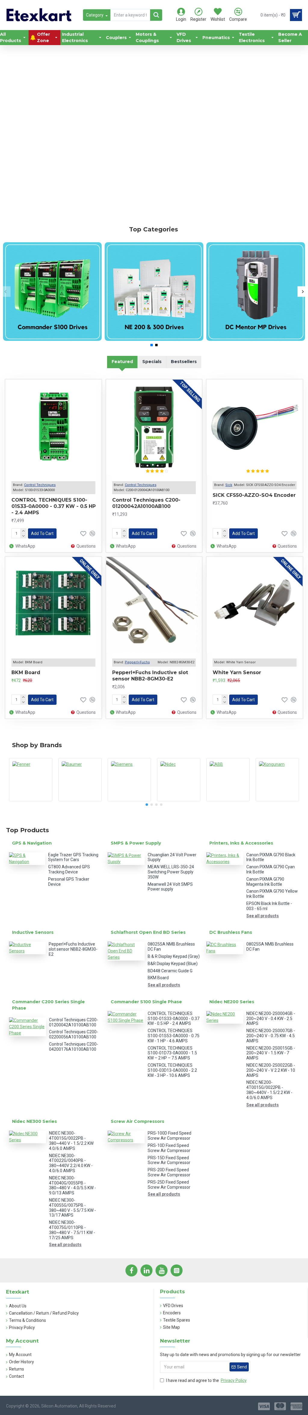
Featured (122, 361)
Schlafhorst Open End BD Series (148, 932)
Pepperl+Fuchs (137, 662)
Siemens (129, 800)
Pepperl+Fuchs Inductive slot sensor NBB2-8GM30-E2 (150, 676)
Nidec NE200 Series (231, 1001)
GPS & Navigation (32, 843)
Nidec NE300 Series (34, 1121)
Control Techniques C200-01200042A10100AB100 (146, 503)
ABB (228, 800)
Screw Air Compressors (137, 1121)
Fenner (31, 800)
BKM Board (25, 672)
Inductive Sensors (33, 932)
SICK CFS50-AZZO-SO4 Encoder (254, 495)
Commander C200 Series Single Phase (48, 1005)
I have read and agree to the (206, 1380)
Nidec (179, 800)
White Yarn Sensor (237, 672)
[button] (5, 291)
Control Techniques (40, 485)
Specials (152, 361)
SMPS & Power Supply (136, 843)
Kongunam (277, 800)
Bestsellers (184, 361)
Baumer (80, 800)
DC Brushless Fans (230, 932)
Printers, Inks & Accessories (241, 843)
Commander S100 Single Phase (146, 1001)
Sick (228, 485)
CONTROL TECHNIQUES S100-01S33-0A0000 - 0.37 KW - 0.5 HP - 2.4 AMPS (53, 506)
